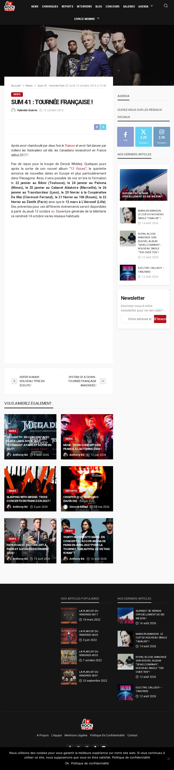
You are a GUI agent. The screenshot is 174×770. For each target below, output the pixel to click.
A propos (43, 735)
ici (52, 211)
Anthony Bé (20, 454)
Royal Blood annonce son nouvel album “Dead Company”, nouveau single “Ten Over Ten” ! (149, 243)
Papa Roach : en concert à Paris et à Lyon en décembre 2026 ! (27, 549)
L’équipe (56, 735)
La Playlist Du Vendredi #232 (88, 653)
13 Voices (77, 168)
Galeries (129, 6)
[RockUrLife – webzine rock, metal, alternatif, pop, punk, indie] (87, 724)
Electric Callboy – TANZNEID (151, 269)
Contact (132, 735)
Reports (67, 6)
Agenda (143, 6)
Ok (67, 763)
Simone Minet (78, 506)
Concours (112, 6)
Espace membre (84, 19)
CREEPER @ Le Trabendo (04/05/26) (80, 499)
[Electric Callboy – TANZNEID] (128, 273)
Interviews (84, 6)
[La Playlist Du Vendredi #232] (69, 656)
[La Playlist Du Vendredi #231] (69, 677)
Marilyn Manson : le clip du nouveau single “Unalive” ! (151, 214)
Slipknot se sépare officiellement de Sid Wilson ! (142, 195)
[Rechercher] (166, 6)
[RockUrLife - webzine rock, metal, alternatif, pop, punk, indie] (9, 6)
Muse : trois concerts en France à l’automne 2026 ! (82, 447)
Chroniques (50, 6)
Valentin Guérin (27, 110)
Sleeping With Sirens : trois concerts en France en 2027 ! (28, 499)
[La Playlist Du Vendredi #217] (69, 616)
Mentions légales (76, 735)
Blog (98, 6)
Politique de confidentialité (107, 735)
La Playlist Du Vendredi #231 (88, 673)
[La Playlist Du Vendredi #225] (69, 636)
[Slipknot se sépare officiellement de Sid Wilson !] (143, 185)
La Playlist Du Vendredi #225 (88, 633)
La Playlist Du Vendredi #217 (88, 612)
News (34, 6)
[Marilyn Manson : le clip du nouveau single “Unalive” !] (128, 215)
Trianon (70, 145)
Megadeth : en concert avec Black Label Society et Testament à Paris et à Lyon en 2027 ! (29, 443)
